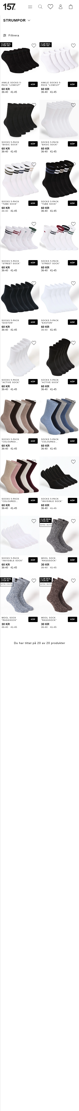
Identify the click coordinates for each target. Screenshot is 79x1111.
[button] (30, 7)
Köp (33, 84)
